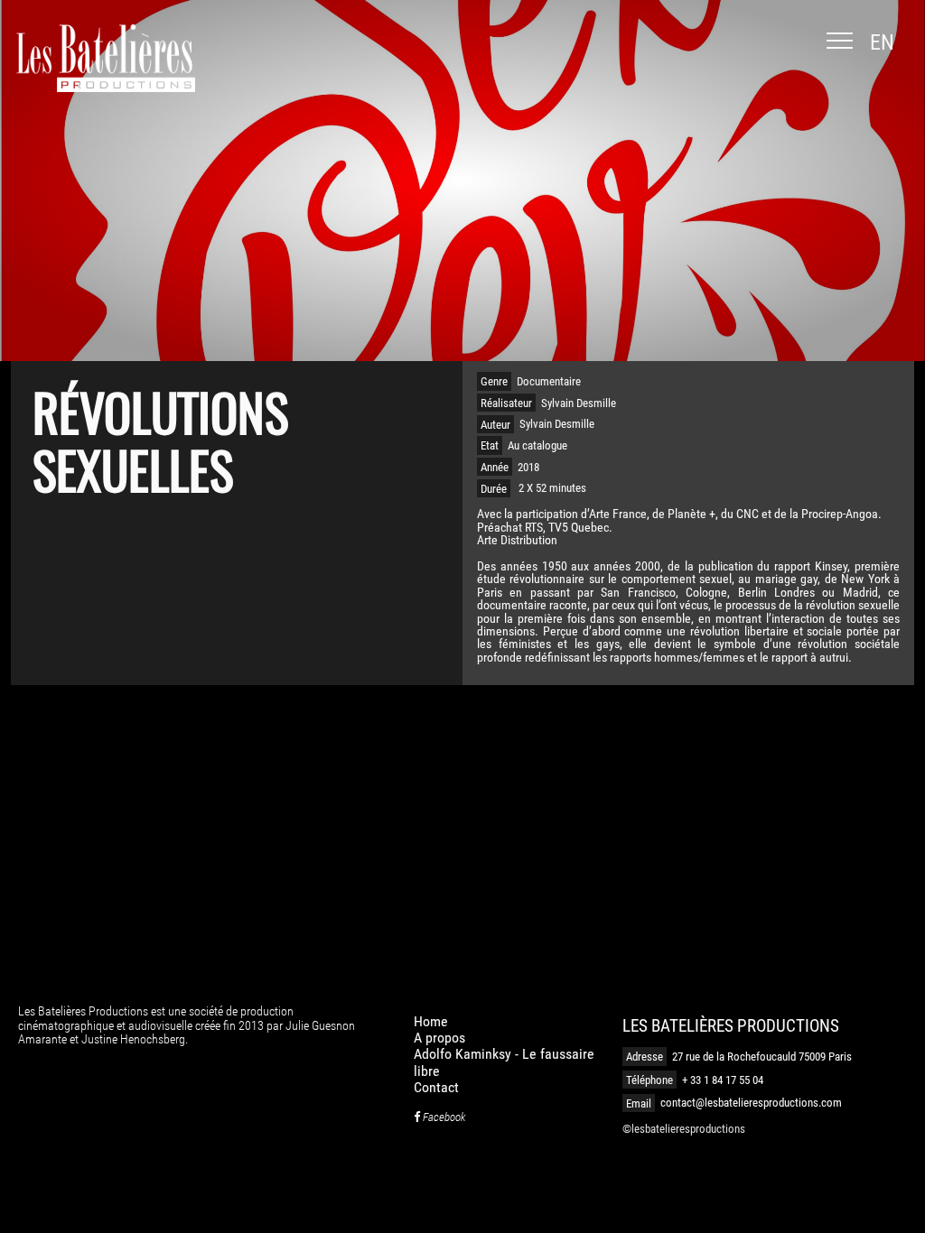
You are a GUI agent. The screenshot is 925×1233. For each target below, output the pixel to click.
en (882, 42)
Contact (436, 1087)
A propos (439, 1037)
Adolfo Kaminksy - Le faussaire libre (504, 1062)
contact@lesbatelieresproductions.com (751, 1102)
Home (431, 1021)
